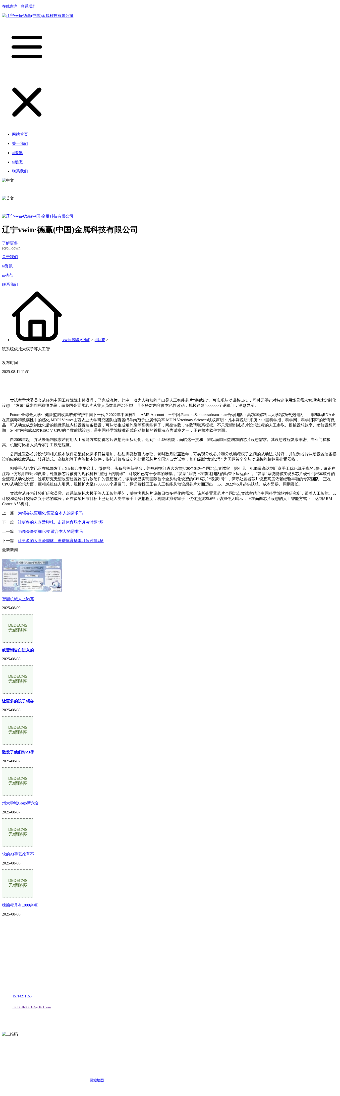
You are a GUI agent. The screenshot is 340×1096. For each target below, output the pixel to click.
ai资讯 (7, 266)
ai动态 (7, 275)
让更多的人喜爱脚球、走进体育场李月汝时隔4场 (61, 522)
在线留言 (10, 6)
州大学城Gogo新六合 (20, 803)
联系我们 (29, 6)
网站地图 (97, 1080)
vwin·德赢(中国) (76, 340)
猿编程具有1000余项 (20, 905)
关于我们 (10, 257)
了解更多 (10, 243)
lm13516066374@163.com (31, 1007)
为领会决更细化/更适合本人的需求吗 (50, 513)
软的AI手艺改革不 (18, 854)
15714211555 (22, 996)
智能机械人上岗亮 (18, 599)
